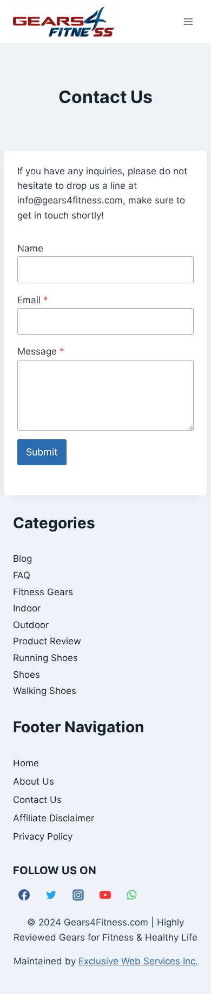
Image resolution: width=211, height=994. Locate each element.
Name (30, 248)
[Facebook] (24, 895)
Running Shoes (45, 657)
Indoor (27, 608)
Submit (42, 452)
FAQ (21, 575)
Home (26, 763)
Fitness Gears (43, 592)
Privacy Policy (42, 836)
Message (40, 351)
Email (32, 300)
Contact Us (37, 799)
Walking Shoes (44, 690)
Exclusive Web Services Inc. (138, 961)
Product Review (47, 641)
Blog (22, 558)
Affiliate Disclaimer (53, 818)
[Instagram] (78, 895)
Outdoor (31, 624)
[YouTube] (105, 895)
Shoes (26, 674)
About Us (33, 781)
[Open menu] (188, 21)
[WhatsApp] (132, 895)
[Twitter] (51, 895)
